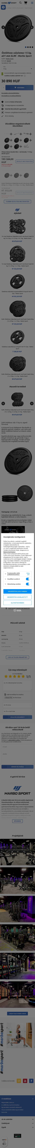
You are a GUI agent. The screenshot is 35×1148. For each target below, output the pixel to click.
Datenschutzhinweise (9, 552)
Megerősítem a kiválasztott (17, 597)
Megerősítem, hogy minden (17, 591)
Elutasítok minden (17, 603)
